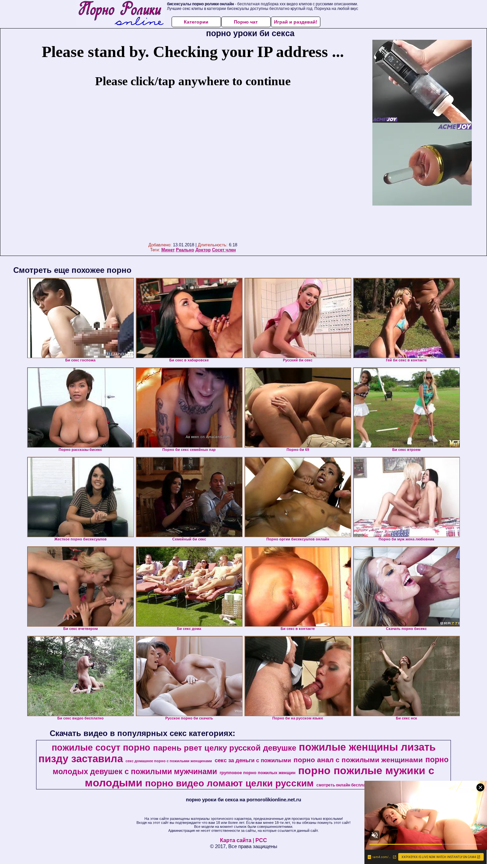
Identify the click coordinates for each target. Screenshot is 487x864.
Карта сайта (235, 840)
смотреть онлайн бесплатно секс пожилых (358, 785)
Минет (168, 249)
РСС (261, 840)
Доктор (203, 249)
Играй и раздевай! (295, 22)
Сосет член (224, 249)
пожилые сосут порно (101, 748)
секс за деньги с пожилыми (253, 760)
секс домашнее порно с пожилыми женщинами (169, 761)
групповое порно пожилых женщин (258, 772)
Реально (185, 249)
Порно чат (246, 22)
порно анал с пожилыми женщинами (358, 760)
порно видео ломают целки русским (229, 783)
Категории (196, 22)
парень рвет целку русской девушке (224, 747)
